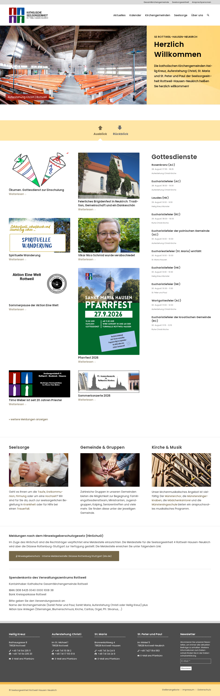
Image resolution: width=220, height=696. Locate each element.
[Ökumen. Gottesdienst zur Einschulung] (39, 170)
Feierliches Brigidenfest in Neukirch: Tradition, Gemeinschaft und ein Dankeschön (108, 203)
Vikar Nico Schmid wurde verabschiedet (106, 255)
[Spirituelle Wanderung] (39, 235)
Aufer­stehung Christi (182, 71)
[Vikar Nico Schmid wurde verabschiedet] (108, 235)
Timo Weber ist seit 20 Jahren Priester (35, 400)
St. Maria (204, 71)
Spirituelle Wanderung (24, 255)
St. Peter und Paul (172, 76)
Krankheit (29, 504)
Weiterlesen (16, 194)
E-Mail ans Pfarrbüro (23, 658)
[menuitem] (156, 2)
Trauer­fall (23, 508)
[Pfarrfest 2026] (108, 311)
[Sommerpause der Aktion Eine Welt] (39, 285)
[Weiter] (139, 63)
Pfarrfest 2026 (88, 358)
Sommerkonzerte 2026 (94, 396)
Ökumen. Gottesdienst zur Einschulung (36, 190)
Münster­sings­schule (164, 504)
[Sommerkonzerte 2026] (108, 381)
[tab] (100, 131)
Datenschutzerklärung (195, 654)
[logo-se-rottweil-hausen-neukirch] (29, 15)
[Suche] (208, 15)
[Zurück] (6, 63)
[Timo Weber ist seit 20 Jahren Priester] (39, 383)
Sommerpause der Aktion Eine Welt (34, 305)
